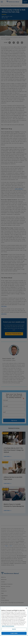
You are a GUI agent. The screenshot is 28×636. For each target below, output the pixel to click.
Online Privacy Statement (8, 626)
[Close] (26, 608)
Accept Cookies (14, 633)
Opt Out (14, 629)
